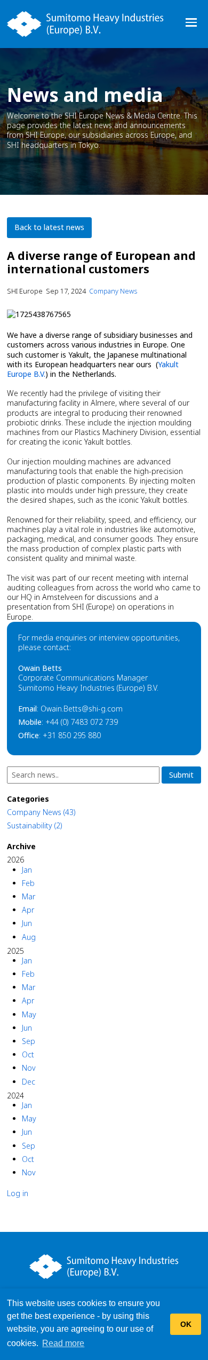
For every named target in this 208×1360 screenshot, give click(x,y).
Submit (181, 775)
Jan (27, 870)
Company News (113, 291)
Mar (28, 896)
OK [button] (185, 1324)
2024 (15, 1095)
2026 (15, 860)
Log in (17, 1193)
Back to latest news (49, 227)
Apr (28, 910)
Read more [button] (63, 1343)
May (29, 1014)
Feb (28, 883)
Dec (28, 1082)
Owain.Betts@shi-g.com (82, 708)
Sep (28, 1041)
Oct (28, 1054)
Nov (29, 1068)
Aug (29, 937)
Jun (27, 923)
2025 (15, 951)
